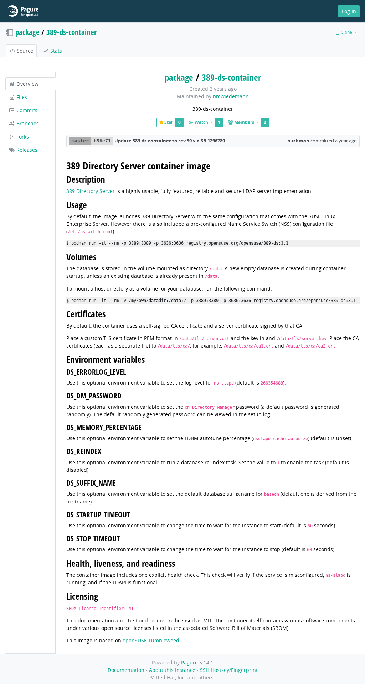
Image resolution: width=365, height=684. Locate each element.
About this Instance (172, 670)
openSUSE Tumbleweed (151, 640)
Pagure (189, 662)
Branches (27, 123)
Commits (26, 110)
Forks (22, 136)
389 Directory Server (90, 191)
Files (21, 97)
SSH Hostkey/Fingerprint (229, 670)
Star (168, 122)
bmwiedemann (231, 96)
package (27, 32)
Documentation (126, 670)
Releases (26, 149)
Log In (349, 11)
